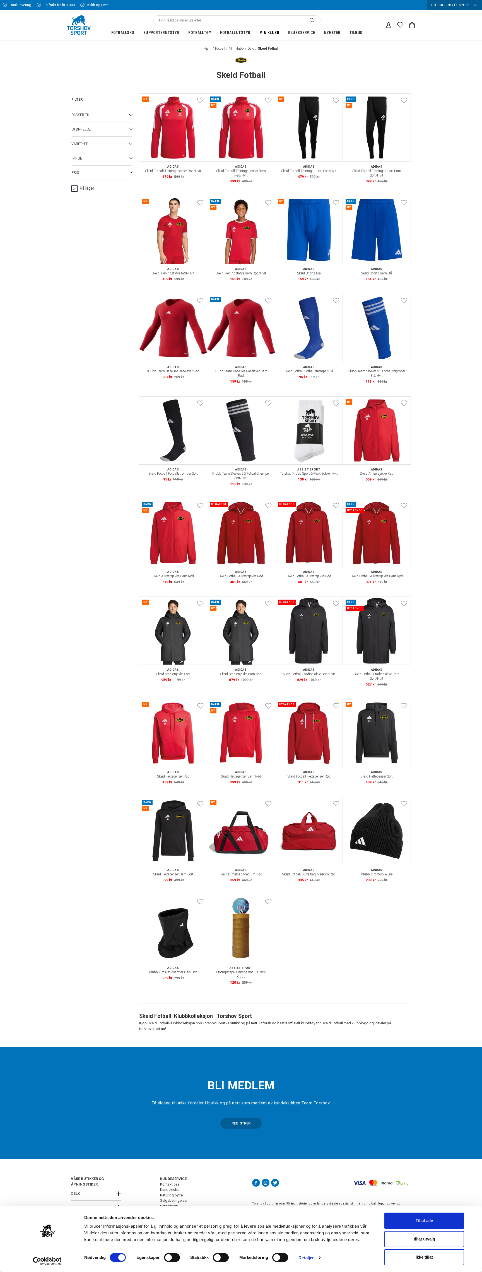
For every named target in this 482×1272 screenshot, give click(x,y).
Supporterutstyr (161, 32)
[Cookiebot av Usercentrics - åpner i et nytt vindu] (47, 1261)
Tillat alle (424, 1220)
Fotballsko (122, 32)
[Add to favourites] (200, 100)
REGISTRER (241, 1123)
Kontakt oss (170, 1184)
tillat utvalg (424, 1239)
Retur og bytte (171, 1195)
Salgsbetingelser (173, 1200)
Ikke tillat (424, 1257)
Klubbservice (301, 32)
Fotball (220, 48)
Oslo (250, 48)
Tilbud (356, 32)
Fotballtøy (199, 32)
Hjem (207, 48)
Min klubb (269, 32)
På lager (87, 188)
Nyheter (332, 32)
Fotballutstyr (235, 32)
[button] (101, 115)
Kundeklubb (170, 1189)
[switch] (172, 1257)
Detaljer (306, 1257)
